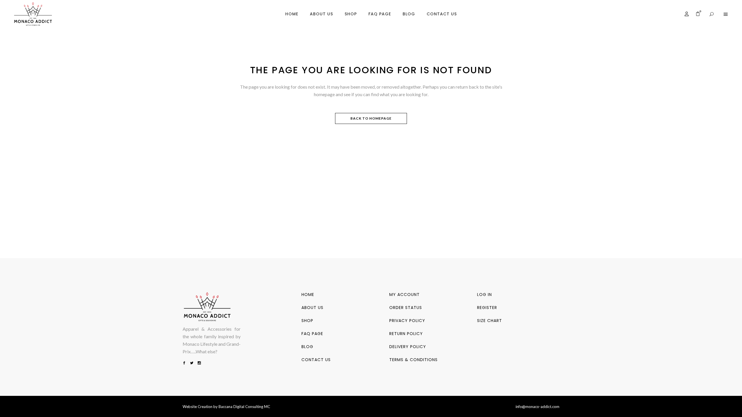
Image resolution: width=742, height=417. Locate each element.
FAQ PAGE (312, 333)
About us (312, 307)
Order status (405, 307)
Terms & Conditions (413, 360)
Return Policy (406, 333)
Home (307, 294)
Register (487, 307)
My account (404, 294)
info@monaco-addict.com (537, 406)
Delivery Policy (407, 347)
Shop (307, 320)
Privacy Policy (407, 320)
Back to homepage (371, 118)
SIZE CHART (489, 320)
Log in (484, 294)
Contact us (316, 360)
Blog (307, 347)
